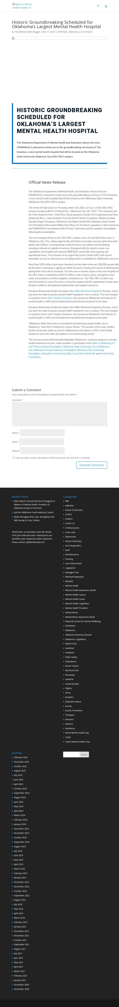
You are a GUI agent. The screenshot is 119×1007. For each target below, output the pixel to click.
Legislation (70, 568)
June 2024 (18, 802)
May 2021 (18, 962)
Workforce (70, 728)
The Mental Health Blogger (27, 31)
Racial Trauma (72, 665)
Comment (17, 400)
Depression (70, 536)
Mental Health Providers (76, 608)
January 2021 (20, 980)
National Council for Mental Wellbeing (83, 621)
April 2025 (18, 784)
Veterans (69, 719)
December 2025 (21, 761)
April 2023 (18, 864)
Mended (69, 581)
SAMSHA (69, 679)
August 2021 (20, 949)
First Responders (73, 545)
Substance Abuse (73, 701)
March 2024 (19, 815)
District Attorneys (73, 541)
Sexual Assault (72, 683)
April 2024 (18, 810)
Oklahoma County (43, 350)
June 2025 (18, 779)
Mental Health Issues (75, 599)
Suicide (68, 706)
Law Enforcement (73, 563)
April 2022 (18, 913)
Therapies (69, 715)
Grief (67, 550)
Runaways (70, 674)
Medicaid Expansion (74, 576)
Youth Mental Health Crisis (77, 741)
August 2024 (20, 797)
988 (67, 501)
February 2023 (20, 873)
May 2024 (18, 806)
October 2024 (20, 788)
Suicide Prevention (73, 710)
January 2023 (20, 877)
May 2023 (18, 859)
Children (69, 518)
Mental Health (71, 585)
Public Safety (71, 657)
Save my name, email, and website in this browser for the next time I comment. (52, 457)
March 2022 (19, 917)
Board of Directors (74, 510)
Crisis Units (70, 532)
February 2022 (20, 922)
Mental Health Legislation (77, 603)
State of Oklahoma (101, 343)
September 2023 (21, 842)
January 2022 (20, 926)
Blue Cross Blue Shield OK (81, 353)
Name (15, 433)
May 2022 (18, 908)
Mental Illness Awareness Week (80, 617)
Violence (69, 724)
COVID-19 (69, 523)
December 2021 (21, 931)
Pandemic (69, 652)
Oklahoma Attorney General (78, 634)
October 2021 (20, 940)
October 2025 (20, 766)
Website (15, 450)
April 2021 (18, 966)
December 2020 (21, 984)
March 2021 (19, 971)
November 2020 (21, 989)
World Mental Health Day (77, 732)
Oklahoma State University (76, 346)
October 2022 (20, 891)
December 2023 (21, 828)
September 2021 (21, 944)
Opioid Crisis (71, 643)
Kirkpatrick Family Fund (54, 353)
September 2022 (21, 895)
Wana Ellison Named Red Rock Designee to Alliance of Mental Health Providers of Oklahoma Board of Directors (34, 504)
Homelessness (72, 554)
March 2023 (19, 868)
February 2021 (20, 975)
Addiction (69, 505)
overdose (69, 648)
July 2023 (18, 851)
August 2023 (20, 846)
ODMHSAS (62, 31)
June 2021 (18, 957)
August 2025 (20, 770)
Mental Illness (71, 612)
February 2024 (20, 819)
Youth (68, 737)
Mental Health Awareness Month (80, 590)
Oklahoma (73, 31)
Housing (69, 559)
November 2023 (21, 833)
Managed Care (72, 572)
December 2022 (21, 882)
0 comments (86, 31)
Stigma (68, 688)
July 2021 (18, 953)
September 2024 (21, 793)
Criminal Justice (72, 527)
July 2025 (18, 775)
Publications (70, 661)
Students (69, 697)
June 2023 (18, 855)
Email (15, 441)
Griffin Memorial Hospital (86, 291)
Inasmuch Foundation (64, 350)
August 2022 (20, 899)
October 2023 (20, 837)
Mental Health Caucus (75, 594)
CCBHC (68, 514)
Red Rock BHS (72, 670)
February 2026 (20, 757)
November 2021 (21, 935)
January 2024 (20, 824)
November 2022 (21, 886)
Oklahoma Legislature (75, 639)
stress (68, 692)
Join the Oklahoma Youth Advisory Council (33, 512)
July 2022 (18, 904)
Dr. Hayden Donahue (61, 298)
